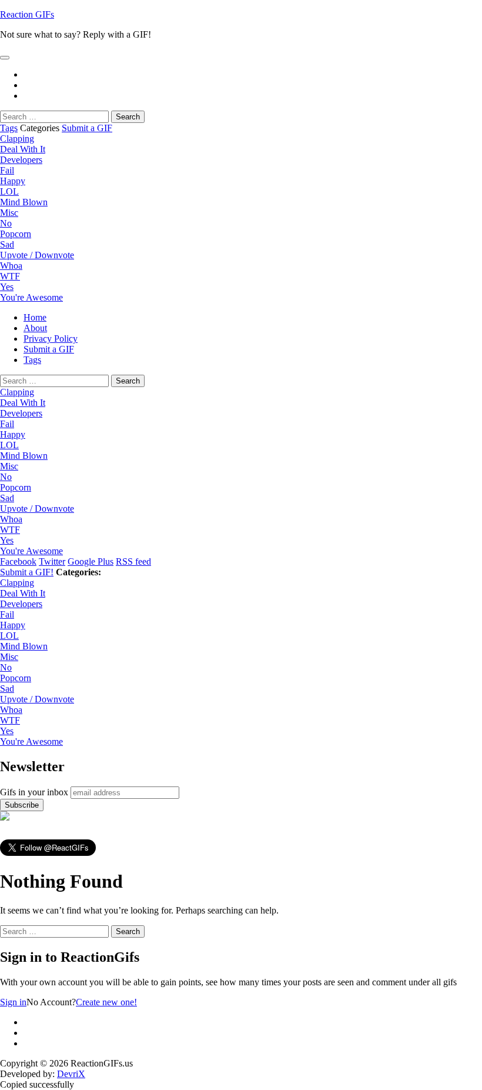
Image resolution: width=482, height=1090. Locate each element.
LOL (9, 191)
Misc (9, 213)
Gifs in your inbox (34, 792)
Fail (7, 170)
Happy (12, 181)
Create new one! (106, 1002)
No (6, 223)
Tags (9, 128)
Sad (7, 244)
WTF (10, 276)
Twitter (52, 561)
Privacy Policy (51, 339)
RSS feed (133, 561)
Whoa (11, 266)
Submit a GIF (87, 128)
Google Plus (90, 561)
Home (35, 317)
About (35, 328)
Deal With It (22, 149)
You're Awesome (31, 297)
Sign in (13, 1002)
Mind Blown (24, 202)
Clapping (17, 139)
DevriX (71, 1074)
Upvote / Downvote (37, 255)
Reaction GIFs (27, 14)
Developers (21, 160)
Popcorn (15, 234)
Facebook (18, 561)
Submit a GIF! (26, 572)
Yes (7, 287)
